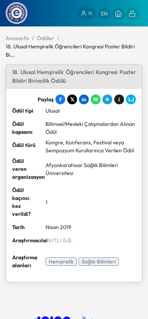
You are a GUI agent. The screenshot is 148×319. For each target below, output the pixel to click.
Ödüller (45, 38)
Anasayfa (17, 38)
